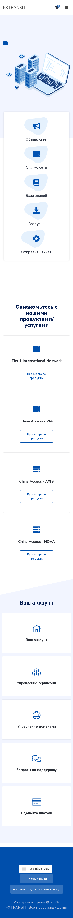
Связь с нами (36, 879)
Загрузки (36, 223)
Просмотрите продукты (36, 376)
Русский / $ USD (38, 869)
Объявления (36, 139)
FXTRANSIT (14, 7)
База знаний (36, 195)
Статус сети (36, 167)
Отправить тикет (36, 251)
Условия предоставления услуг (36, 889)
